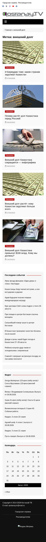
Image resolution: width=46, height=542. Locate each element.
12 (18, 466)
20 (23, 471)
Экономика (9, 67)
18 (13, 471)
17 (7, 471)
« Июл (7, 492)
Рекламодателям (24, 3)
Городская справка (10, 3)
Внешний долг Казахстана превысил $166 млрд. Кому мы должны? (21, 253)
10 (7, 466)
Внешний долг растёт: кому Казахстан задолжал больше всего (20, 206)
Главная (8, 30)
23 (39, 471)
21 (28, 471)
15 (33, 466)
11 (13, 466)
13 (23, 466)
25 (13, 476)
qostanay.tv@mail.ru (17, 505)
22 (33, 471)
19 (18, 471)
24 (7, 476)
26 (18, 476)
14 (28, 466)
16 (39, 466)
